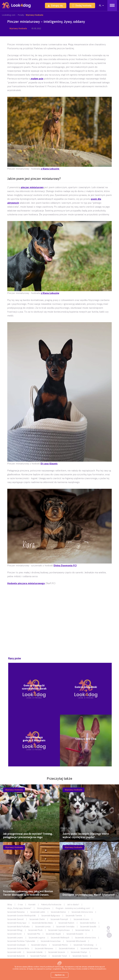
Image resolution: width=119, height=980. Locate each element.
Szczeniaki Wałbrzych (60, 937)
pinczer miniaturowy (32, 187)
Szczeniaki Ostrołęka (65, 926)
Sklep (9, 904)
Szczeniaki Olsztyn (79, 952)
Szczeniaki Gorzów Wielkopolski (21, 915)
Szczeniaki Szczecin (56, 952)
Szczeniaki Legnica (37, 937)
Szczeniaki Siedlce (88, 923)
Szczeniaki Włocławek (76, 941)
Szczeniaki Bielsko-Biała (42, 923)
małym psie (36, 78)
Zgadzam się (59, 975)
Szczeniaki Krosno (81, 919)
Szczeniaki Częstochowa (59, 930)
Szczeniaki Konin (14, 934)
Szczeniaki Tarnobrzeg (83, 945)
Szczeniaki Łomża (43, 926)
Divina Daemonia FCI (65, 565)
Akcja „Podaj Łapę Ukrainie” (19, 908)
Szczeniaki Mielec (60, 945)
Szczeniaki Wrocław (89, 948)
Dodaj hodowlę (83, 5)
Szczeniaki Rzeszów (16, 912)
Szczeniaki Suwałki (88, 926)
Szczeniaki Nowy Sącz (16, 923)
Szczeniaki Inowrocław (51, 941)
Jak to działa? (73, 904)
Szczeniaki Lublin (37, 912)
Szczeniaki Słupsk (53, 934)
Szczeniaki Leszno (15, 937)
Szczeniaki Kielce (58, 912)
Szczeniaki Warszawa (44, 948)
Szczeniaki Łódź (14, 952)
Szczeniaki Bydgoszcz (50, 915)
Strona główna (43, 908)
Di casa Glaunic (49, 463)
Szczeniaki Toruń (59, 956)
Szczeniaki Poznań (38, 956)
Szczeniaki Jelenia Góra (85, 937)
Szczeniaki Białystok (16, 956)
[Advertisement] (60, 594)
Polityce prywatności (98, 969)
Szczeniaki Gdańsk (34, 952)
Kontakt (32, 904)
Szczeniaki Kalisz (82, 930)
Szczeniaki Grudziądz (16, 945)
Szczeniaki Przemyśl (59, 919)
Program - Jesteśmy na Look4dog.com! (73, 908)
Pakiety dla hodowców (51, 904)
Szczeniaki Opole (80, 956)
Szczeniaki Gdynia (39, 945)
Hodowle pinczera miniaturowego (26, 583)
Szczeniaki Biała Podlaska (18, 926)
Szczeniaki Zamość (15, 919)
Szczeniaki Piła (33, 934)
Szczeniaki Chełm (37, 919)
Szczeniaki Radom (66, 923)
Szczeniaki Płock (35, 930)
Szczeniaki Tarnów (74, 915)
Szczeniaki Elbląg (14, 930)
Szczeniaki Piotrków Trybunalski (21, 941)
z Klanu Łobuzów (50, 168)
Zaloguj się (57, 5)
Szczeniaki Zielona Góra (82, 912)
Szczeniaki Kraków (67, 948)
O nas (20, 904)
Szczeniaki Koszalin (74, 934)
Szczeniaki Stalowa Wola (18, 948)
